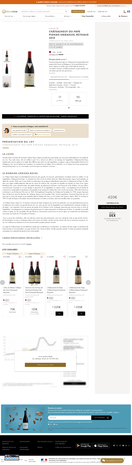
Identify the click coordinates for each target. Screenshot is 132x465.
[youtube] (123, 445)
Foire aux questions (63, 447)
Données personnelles (32, 460)
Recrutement (25, 441)
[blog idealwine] (129, 445)
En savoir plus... (53, 89)
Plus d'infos (52, 73)
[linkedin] (126, 445)
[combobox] (124, 6)
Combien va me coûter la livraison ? (21, 134)
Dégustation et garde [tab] (78, 77)
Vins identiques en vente (112, 207)
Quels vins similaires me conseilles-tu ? (40, 130)
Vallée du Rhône (19, 21)
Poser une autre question (43, 134)
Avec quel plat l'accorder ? (19, 130)
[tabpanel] (69, 86)
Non (56, 424)
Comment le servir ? (59, 130)
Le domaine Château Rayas (20, 173)
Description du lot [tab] (59, 77)
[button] (28, 68)
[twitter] (117, 445)
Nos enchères (49, 16)
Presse (40, 447)
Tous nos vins (9, 16)
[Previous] (2, 282)
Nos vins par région (29, 16)
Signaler (29, 244)
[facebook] (114, 445)
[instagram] (120, 445)
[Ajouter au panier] (59, 314)
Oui (51, 424)
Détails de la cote (45, 365)
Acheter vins (10, 21)
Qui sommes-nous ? (45, 441)
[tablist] (69, 77)
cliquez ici (58, 6)
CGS (25, 460)
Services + (67, 16)
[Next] (88, 282)
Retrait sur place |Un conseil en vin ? (66, 6)
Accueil (4, 21)
